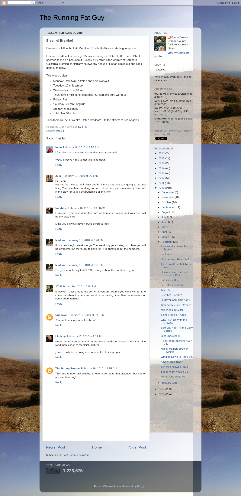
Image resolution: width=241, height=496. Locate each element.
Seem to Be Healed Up (174, 371)
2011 (162, 183)
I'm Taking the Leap (172, 285)
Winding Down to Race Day (177, 356)
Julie (58, 176)
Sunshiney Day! (170, 280)
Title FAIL (166, 290)
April (165, 231)
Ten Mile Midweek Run (174, 366)
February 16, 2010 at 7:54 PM (78, 286)
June (165, 222)
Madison (60, 240)
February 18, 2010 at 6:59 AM (99, 368)
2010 (162, 188)
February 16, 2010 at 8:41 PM (86, 315)
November (168, 197)
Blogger (141, 486)
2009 (162, 389)
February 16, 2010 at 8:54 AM (81, 147)
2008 (162, 394)
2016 (162, 158)
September (168, 207)
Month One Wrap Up (173, 376)
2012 (162, 178)
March (166, 237)
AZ (57, 286)
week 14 (61, 130)
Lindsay (60, 336)
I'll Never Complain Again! (176, 300)
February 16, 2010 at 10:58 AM (86, 208)
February (167, 241)
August (166, 212)
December (168, 192)
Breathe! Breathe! (171, 295)
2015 (162, 163)
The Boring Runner (67, 368)
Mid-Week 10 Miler (172, 309)
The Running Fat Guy (72, 17)
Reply (58, 164)
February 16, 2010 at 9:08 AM (80, 176)
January (167, 382)
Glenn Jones (179, 37)
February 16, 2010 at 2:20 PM (85, 240)
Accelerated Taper (172, 361)
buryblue (61, 208)
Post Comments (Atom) (76, 455)
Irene (58, 147)
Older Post (137, 447)
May (164, 227)
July (164, 217)
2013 (162, 173)
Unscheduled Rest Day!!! (175, 259)
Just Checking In (171, 335)
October (167, 202)
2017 (162, 153)
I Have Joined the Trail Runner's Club (174, 274)
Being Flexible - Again (174, 314)
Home (97, 447)
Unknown (61, 315)
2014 (162, 168)
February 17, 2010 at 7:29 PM (85, 336)
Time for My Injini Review (176, 305)
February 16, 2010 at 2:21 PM (85, 265)
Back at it (166, 254)
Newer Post (55, 447)
